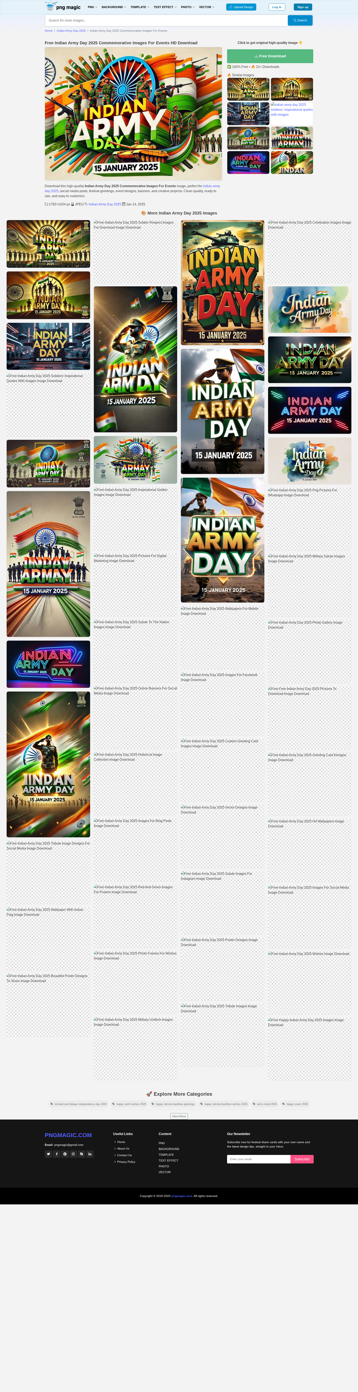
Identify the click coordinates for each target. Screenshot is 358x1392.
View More (179, 1116)
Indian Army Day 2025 (71, 30)
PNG (162, 1143)
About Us (123, 1148)
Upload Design (242, 7)
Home (49, 30)
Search (301, 20)
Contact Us (124, 1155)
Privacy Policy (126, 1161)
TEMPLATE (166, 1154)
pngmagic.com (68, 1135)
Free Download (272, 56)
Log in (277, 7)
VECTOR (165, 1172)
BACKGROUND (169, 1148)
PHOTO (164, 1166)
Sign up (303, 7)
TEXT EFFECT (168, 1160)
